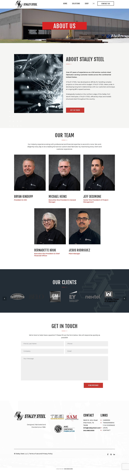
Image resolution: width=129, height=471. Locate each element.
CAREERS (106, 420)
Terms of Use (34, 454)
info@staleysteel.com (91, 428)
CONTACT (106, 430)
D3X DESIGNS (68, 469)
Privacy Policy (47, 454)
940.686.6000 (88, 430)
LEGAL (105, 428)
